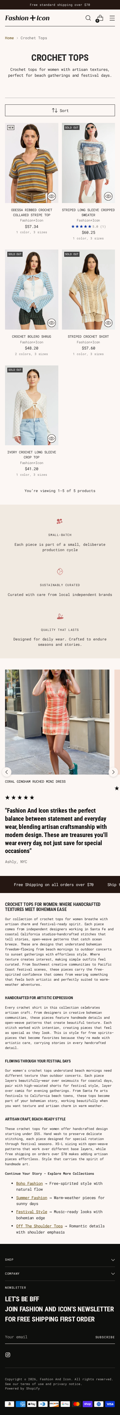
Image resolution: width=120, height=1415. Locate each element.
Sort (64, 110)
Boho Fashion (29, 1183)
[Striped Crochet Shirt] (88, 290)
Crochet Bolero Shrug (31, 336)
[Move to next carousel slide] (113, 772)
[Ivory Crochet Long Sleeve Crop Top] (31, 405)
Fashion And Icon (55, 1379)
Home (9, 38)
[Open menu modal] (112, 18)
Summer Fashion (31, 1197)
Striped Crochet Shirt (88, 336)
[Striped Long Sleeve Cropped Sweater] (88, 163)
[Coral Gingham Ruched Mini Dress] (57, 722)
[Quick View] (51, 196)
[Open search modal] (88, 18)
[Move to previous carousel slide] (6, 772)
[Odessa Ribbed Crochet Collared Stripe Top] (31, 163)
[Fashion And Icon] (27, 17)
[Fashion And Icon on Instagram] (8, 1355)
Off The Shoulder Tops (39, 1225)
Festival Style (31, 1211)
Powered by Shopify (22, 1388)
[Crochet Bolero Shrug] (31, 290)
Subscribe (105, 1337)
